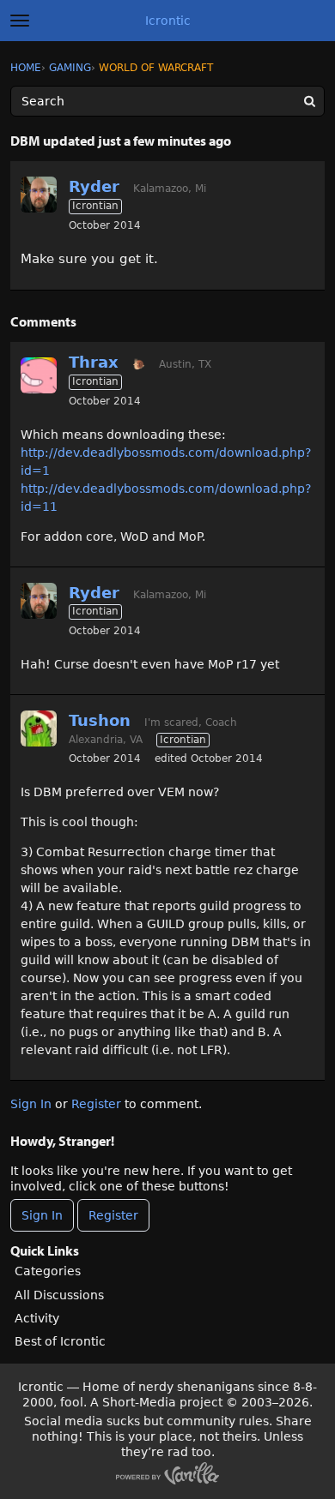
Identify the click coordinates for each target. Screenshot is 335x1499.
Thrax (94, 362)
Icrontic (168, 20)
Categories (48, 1271)
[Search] (309, 101)
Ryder (94, 186)
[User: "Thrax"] (39, 375)
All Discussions (59, 1295)
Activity (37, 1318)
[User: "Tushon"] (39, 729)
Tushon (100, 720)
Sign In (31, 1104)
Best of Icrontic (60, 1341)
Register (96, 1104)
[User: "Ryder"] (39, 195)
